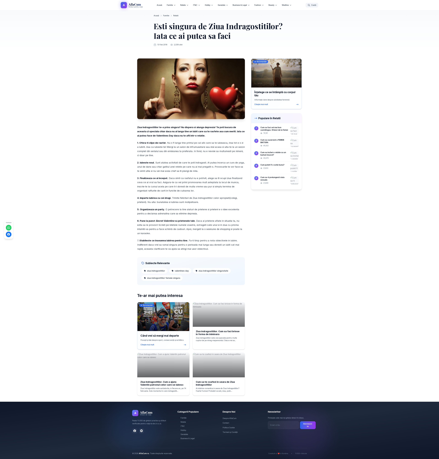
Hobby (207, 5)
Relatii (175, 16)
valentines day (182, 271)
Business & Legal (240, 5)
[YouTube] (141, 430)
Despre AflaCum (229, 418)
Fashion (257, 5)
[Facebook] (134, 430)
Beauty (271, 5)
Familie (170, 5)
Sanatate (221, 5)
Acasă (159, 5)
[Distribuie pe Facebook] (9, 234)
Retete (183, 5)
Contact (226, 423)
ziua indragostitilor (156, 271)
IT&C (195, 5)
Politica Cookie (229, 428)
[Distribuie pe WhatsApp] (9, 228)
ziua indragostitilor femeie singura (163, 278)
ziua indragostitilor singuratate (213, 271)
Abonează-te (308, 425)
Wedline (285, 5)
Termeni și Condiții (230, 432)
